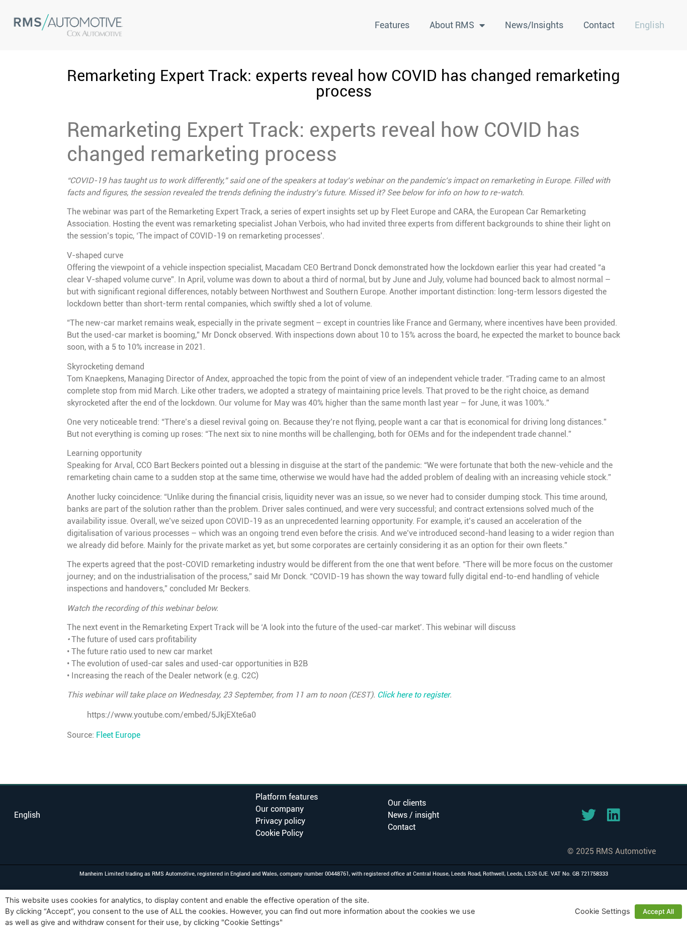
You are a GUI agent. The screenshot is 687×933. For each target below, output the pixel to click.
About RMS (452, 25)
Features (392, 25)
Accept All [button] (658, 911)
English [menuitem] (27, 815)
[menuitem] (649, 25)
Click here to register (413, 694)
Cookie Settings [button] (602, 911)
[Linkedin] (613, 815)
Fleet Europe (118, 735)
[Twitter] (588, 815)
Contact (599, 25)
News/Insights (534, 25)
